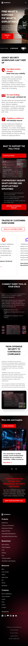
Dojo (3, 555)
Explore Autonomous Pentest (14, 207)
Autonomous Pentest (7, 528)
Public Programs (6, 547)
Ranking (4, 552)
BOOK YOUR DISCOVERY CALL (14, 500)
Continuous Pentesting (8, 525)
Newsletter (4, 585)
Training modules (6, 558)
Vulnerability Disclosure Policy (9, 536)
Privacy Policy (14, 633)
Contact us (7, 36)
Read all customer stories (13, 229)
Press (3, 602)
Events (3, 604)
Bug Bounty (5, 522)
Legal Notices (14, 636)
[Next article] (16, 469)
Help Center (5, 577)
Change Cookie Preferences (14, 627)
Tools (3, 550)
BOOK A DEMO (20, 36)
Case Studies (5, 572)
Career (3, 599)
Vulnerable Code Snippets (8, 561)
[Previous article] (12, 469)
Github (3, 583)
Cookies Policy (14, 630)
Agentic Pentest (6, 531)
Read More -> (7, 462)
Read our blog (9, 426)
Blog (3, 569)
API (2, 580)
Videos (3, 574)
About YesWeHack (7, 593)
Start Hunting (5, 544)
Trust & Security (6, 596)
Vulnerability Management (9, 533)
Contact (4, 607)
